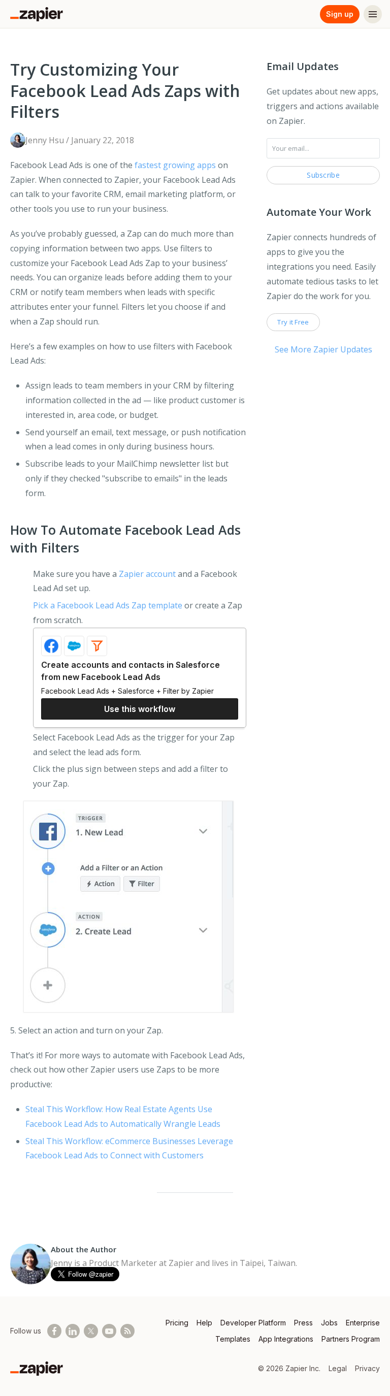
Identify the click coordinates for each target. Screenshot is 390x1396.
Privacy (367, 1368)
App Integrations (285, 1339)
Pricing (177, 1322)
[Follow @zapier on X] (91, 1331)
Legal (338, 1368)
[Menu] (373, 14)
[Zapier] (36, 14)
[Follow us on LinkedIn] (73, 1331)
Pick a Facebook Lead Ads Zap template (107, 605)
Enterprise (363, 1322)
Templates (232, 1339)
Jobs (329, 1322)
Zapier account (147, 573)
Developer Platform (253, 1322)
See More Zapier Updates (323, 349)
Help (204, 1322)
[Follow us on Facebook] (54, 1331)
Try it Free (293, 322)
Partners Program (350, 1339)
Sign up (339, 14)
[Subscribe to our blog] (127, 1331)
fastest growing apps (175, 165)
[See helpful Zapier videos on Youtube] (109, 1331)
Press (303, 1322)
